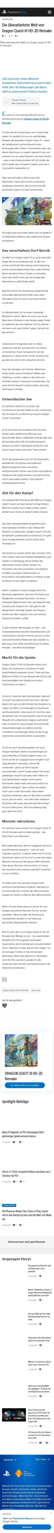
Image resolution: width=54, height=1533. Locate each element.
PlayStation (17, 12)
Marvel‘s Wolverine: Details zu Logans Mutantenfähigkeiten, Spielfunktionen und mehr (40, 1292)
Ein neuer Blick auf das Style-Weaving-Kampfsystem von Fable (39, 1316)
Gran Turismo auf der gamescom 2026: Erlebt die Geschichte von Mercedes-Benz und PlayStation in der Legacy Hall (39, 1415)
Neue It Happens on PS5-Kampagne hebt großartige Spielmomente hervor (23, 1134)
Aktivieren (27, 1527)
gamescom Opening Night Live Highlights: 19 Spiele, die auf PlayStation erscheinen (39, 1388)
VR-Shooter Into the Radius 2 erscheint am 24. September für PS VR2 (40, 1435)
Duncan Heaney (18, 100)
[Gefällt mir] (20, 1142)
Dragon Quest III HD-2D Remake (15, 990)
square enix (35, 990)
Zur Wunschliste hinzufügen (25, 1085)
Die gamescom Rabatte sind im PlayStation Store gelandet (39, 1268)
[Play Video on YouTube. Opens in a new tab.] (46, 222)
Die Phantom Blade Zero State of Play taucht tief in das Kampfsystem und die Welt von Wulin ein (27, 1215)
